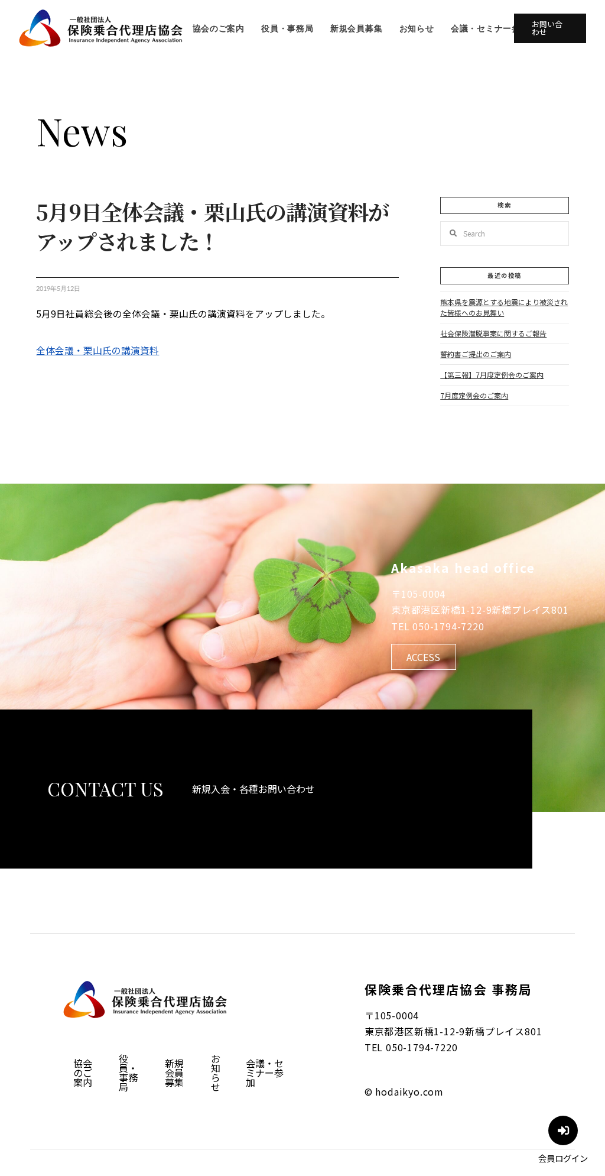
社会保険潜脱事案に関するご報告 (493, 333)
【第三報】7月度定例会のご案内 (492, 375)
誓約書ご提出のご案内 (475, 354)
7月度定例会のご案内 (474, 395)
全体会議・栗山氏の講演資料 (97, 350)
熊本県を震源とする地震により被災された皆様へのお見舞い (504, 307)
